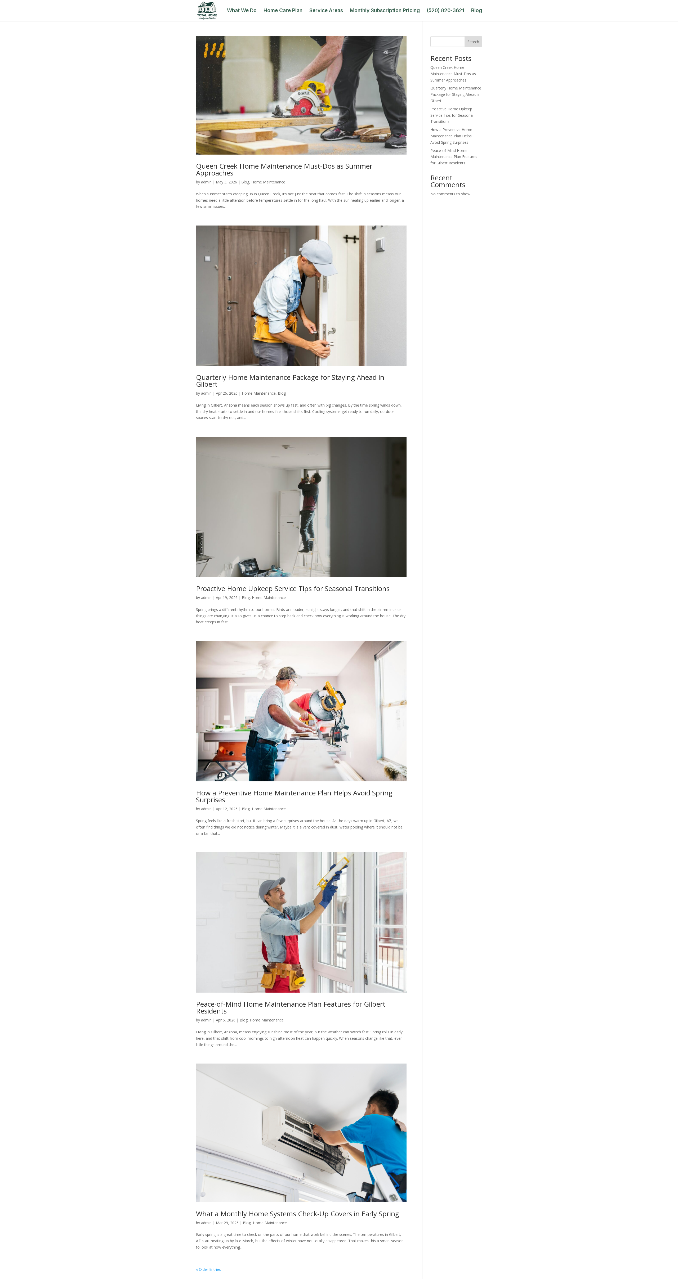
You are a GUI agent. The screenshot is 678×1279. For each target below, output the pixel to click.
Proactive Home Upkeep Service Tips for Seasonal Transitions (293, 588)
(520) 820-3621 (445, 11)
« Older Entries (208, 1269)
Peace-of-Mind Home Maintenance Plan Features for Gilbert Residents (290, 1007)
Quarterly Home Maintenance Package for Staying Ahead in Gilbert (290, 380)
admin (206, 181)
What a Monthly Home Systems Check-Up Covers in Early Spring (297, 1213)
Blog (476, 11)
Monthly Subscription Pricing (385, 11)
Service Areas (326, 11)
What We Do (242, 11)
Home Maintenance (268, 181)
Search (473, 41)
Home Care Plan (283, 11)
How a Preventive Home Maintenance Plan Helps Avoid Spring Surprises (294, 796)
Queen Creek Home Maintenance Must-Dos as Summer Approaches (284, 169)
